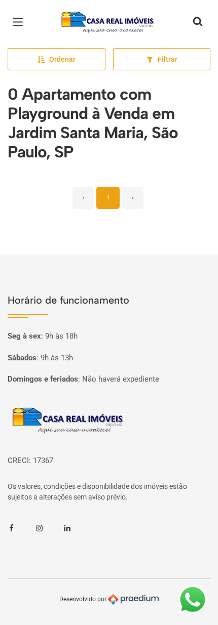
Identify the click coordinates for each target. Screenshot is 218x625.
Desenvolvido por (83, 599)
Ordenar (62, 59)
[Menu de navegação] (20, 22)
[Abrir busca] (198, 22)
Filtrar (167, 59)
